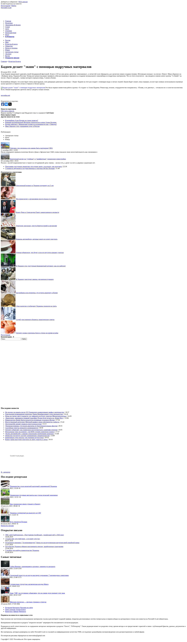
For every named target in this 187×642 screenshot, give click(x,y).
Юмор (7, 50)
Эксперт (8, 54)
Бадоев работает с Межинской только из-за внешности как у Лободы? (31, 124)
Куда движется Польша (18, 522)
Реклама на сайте (26, 607)
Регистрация (5, 6)
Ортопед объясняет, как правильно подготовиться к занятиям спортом (31, 430)
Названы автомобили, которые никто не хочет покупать (36, 239)
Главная (8, 21)
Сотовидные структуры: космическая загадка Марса (29, 584)
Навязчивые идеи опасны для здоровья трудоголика (24, 437)
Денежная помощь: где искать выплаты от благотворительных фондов (31, 426)
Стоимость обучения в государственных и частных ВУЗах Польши (30, 168)
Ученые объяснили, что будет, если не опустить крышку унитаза (40, 252)
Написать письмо (7, 526)
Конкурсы (9, 611)
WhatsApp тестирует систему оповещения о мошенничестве (27, 436)
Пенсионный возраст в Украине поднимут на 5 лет (35, 185)
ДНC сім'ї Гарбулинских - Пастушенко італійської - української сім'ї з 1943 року (34, 535)
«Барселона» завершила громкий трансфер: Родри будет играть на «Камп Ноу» (34, 418)
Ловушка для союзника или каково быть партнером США (31, 148)
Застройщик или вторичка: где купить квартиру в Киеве (37, 293)
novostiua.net (5, 95)
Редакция (8, 607)
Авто (7, 29)
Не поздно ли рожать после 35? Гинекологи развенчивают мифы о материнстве (34, 412)
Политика (9, 23)
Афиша (15, 611)
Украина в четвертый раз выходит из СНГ (25, 513)
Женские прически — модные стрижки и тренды (28, 602)
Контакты (16, 607)
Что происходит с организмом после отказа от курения (36, 199)
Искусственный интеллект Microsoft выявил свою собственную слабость (32, 422)
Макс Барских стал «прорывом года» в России (22, 126)
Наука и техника (11, 48)
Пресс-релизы (10, 609)
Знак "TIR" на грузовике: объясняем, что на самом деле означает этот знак (37, 593)
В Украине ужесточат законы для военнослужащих (35, 279)
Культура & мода (11, 44)
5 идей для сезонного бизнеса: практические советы (35, 319)
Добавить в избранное (9, 2)
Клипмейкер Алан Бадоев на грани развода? (21, 120)
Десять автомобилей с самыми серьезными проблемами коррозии (29, 434)
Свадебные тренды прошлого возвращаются (21, 428)
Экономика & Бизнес (13, 25)
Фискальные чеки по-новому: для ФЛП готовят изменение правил (29, 432)
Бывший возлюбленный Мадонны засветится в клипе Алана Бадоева (30, 122)
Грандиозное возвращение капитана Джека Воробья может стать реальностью (34, 414)
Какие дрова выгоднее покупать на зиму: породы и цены (26, 439)
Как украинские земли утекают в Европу (25, 504)
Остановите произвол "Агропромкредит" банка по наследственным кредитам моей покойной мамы (42, 543)
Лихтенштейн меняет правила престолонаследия (23, 424)
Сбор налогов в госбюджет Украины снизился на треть (36, 306)
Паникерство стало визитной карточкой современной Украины (33, 486)
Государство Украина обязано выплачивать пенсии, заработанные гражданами (34, 546)
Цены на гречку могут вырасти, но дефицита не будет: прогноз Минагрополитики (35, 416)
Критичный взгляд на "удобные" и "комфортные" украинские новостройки (38, 159)
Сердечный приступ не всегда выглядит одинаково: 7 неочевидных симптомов (39, 575)
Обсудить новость (7, 111)
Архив (18, 609)
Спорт (7, 27)
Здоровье (8, 31)
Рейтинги (22, 611)
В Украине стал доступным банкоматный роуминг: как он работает (41, 266)
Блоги (23, 609)
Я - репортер (5, 472)
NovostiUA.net (6, 8)
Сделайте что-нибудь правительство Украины (22, 550)
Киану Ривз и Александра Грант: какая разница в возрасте (37, 212)
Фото (7, 35)
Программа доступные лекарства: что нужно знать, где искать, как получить (33, 166)
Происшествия (10, 33)
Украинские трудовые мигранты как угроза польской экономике (34, 495)
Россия (7, 40)
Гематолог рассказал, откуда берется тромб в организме (36, 226)
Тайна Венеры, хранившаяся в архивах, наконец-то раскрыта (32, 566)
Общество (9, 46)
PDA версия (23, 2)
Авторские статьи (11, 52)
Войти (13, 6)
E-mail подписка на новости (11, 4)
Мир (7, 42)
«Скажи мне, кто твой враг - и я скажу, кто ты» (22, 539)
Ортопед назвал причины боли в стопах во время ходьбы (37, 333)
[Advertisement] (40, 13)
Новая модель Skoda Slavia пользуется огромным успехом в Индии (30, 420)
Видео (7, 56)
